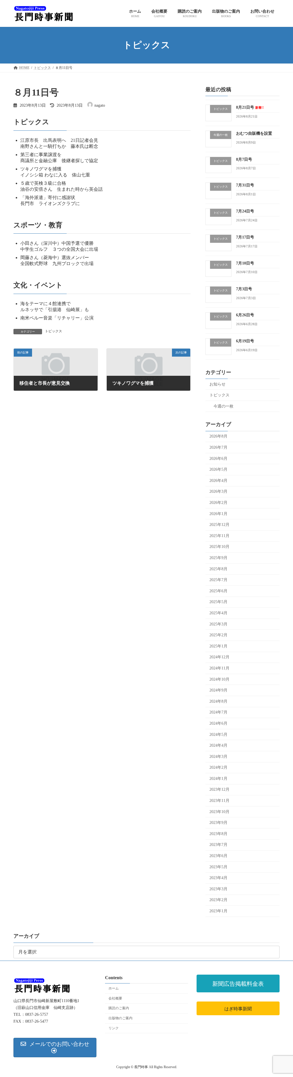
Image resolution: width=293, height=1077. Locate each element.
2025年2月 (218, 635)
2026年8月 (218, 436)
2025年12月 (219, 524)
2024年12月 (219, 657)
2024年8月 (218, 701)
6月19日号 (245, 341)
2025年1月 (218, 646)
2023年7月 (218, 844)
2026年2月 (218, 502)
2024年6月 (218, 723)
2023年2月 (218, 900)
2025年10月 (219, 547)
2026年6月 (218, 458)
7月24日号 (245, 211)
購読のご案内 (118, 1008)
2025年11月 (219, 535)
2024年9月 (218, 690)
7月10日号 (245, 263)
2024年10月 (219, 679)
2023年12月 (219, 789)
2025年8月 (218, 569)
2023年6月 (218, 856)
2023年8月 (218, 833)
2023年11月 (219, 800)
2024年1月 (218, 778)
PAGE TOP (280, 1039)
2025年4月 (218, 613)
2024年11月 (219, 668)
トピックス (53, 331)
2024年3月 (218, 756)
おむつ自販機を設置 (254, 133)
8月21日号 (250, 107)
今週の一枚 (223, 406)
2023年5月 (218, 867)
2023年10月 (219, 811)
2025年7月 (218, 580)
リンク (113, 1028)
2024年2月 (218, 767)
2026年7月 (218, 447)
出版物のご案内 (120, 1018)
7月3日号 (244, 289)
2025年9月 (218, 558)
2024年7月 (218, 712)
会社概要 (115, 998)
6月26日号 (245, 315)
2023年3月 (218, 889)
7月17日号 (245, 237)
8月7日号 (244, 159)
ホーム (113, 988)
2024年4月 (218, 745)
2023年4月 (218, 878)
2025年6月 (218, 591)
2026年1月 (218, 513)
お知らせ (217, 384)
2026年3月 (218, 491)
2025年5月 (218, 602)
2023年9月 (218, 822)
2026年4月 (218, 480)
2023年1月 (218, 911)
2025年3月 (218, 624)
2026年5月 (218, 469)
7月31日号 (245, 185)
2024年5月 (218, 734)
